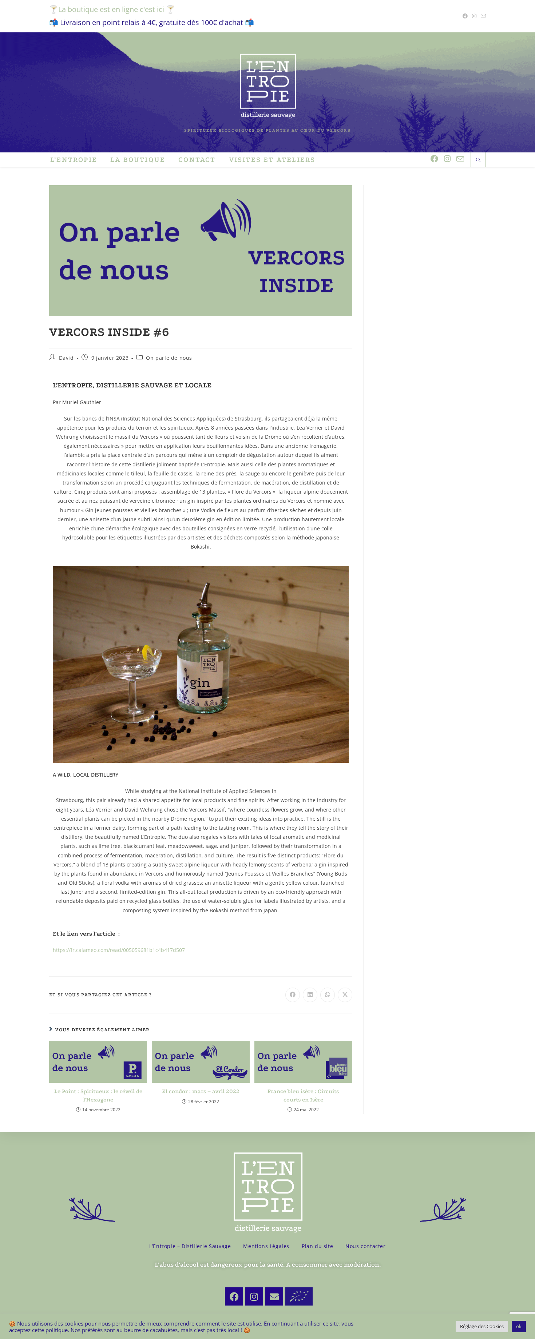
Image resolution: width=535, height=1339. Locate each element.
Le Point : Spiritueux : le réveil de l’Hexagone (98, 1095)
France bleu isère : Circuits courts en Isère (303, 1095)
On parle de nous (169, 357)
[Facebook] (234, 1296)
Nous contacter (365, 1246)
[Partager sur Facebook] (292, 995)
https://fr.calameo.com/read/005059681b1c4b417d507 (119, 950)
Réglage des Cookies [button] (482, 1326)
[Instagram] (254, 1296)
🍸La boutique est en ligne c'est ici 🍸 (112, 9)
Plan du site (317, 1246)
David (66, 357)
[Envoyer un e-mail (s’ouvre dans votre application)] (482, 16)
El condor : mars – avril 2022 (200, 1091)
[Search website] (478, 160)
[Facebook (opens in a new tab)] (465, 16)
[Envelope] (274, 1296)
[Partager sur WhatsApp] (327, 995)
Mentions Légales (266, 1246)
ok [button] (519, 1326)
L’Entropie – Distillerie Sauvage (190, 1246)
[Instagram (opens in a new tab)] (474, 16)
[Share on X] (345, 995)
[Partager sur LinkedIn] (310, 995)
